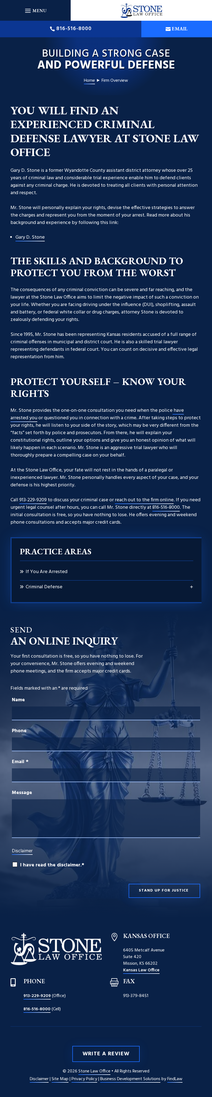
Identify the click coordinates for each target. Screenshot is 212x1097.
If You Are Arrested (46, 572)
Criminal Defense (44, 587)
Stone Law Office (94, 1071)
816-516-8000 (74, 29)
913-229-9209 (33, 500)
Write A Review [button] (106, 1053)
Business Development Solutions (130, 1079)
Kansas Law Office (141, 970)
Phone (19, 731)
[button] (35, 10)
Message (22, 793)
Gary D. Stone (30, 237)
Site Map (60, 1079)
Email (179, 28)
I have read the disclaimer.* (52, 865)
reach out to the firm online (144, 500)
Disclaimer (22, 851)
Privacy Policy (84, 1079)
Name (18, 700)
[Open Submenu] (191, 587)
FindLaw (174, 1079)
